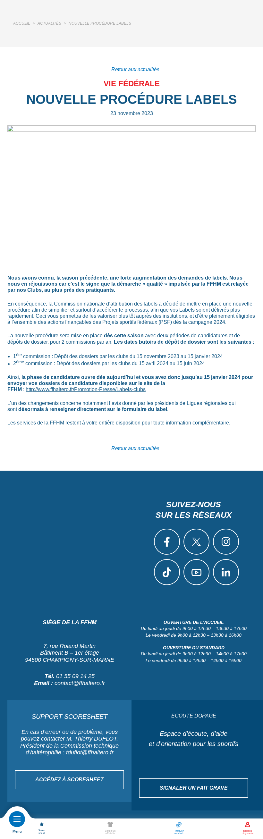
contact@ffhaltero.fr (80, 683)
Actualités (49, 23)
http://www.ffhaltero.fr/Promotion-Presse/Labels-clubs (86, 389)
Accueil (21, 23)
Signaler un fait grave (194, 788)
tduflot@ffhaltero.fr (90, 752)
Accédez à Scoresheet (69, 779)
